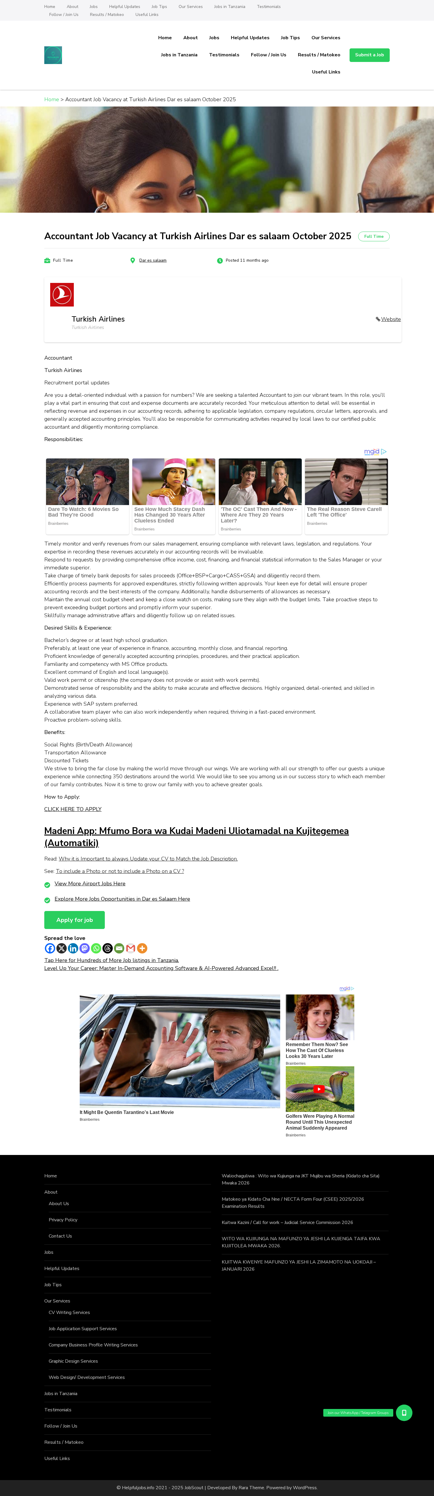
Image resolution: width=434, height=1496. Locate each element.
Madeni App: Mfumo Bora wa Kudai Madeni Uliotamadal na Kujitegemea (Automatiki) (196, 837)
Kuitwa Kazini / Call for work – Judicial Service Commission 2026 (287, 1222)
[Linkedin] (73, 948)
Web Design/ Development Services (87, 1377)
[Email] (119, 948)
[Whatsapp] (96, 948)
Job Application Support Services (83, 1328)
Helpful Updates (124, 6)
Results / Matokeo (107, 14)
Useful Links (147, 14)
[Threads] (107, 948)
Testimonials (269, 6)
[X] (61, 948)
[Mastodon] (84, 948)
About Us (59, 1203)
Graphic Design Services (73, 1361)
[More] (142, 948)
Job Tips (159, 6)
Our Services (191, 6)
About (72, 6)
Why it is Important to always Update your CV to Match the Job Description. (148, 858)
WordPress (305, 1487)
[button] (404, 1413)
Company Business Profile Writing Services (93, 1345)
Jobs (94, 6)
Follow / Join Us (64, 14)
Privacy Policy (63, 1220)
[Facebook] (50, 948)
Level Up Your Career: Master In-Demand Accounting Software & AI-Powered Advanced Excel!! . (161, 968)
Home (49, 6)
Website (391, 319)
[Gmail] (130, 948)
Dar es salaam (153, 260)
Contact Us (60, 1236)
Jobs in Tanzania (229, 6)
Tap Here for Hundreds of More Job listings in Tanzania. (111, 960)
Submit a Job (369, 55)
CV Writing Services (69, 1312)
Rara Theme (251, 1487)
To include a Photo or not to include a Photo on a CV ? (120, 871)
